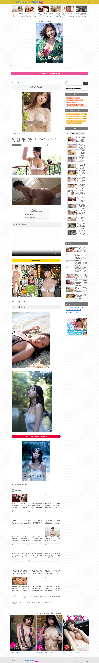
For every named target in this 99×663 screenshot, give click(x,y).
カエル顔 (83, 114)
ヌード (28, 144)
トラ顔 (69, 118)
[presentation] (68, 133)
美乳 (68, 102)
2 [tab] (47, 19)
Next (88, 11)
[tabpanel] (18, 11)
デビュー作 (70, 100)
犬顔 (80, 123)
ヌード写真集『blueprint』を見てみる (36, 436)
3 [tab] (49, 19)
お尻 (23, 144)
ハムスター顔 (82, 118)
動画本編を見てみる (36, 260)
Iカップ (14, 144)
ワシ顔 (75, 123)
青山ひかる (51, 144)
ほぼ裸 (32, 144)
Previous (10, 11)
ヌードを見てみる (31, 217)
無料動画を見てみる (31, 214)
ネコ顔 (75, 118)
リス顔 (69, 123)
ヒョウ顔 (69, 121)
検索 (66, 81)
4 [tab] (51, 19)
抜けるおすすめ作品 (39, 144)
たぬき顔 (76, 114)
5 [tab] (53, 19)
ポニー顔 (82, 121)
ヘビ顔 (19, 144)
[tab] (68, 133)
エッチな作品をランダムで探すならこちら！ (49, 73)
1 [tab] (45, 19)
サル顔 (84, 116)
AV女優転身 (70, 98)
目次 (35, 211)
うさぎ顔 (69, 114)
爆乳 (46, 144)
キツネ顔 (78, 116)
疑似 (81, 100)
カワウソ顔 (70, 116)
